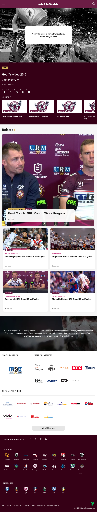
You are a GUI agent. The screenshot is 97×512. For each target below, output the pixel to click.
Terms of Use (6, 505)
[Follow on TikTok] (30, 439)
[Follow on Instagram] (46, 439)
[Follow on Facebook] (35, 439)
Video (5, 68)
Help (33, 505)
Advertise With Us (53, 505)
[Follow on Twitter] (41, 439)
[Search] (93, 3)
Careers (27, 505)
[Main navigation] (3, 4)
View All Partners (48, 428)
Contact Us (41, 505)
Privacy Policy (17, 505)
